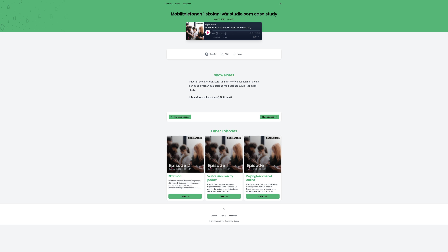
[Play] (207, 32)
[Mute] (213, 33)
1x (221, 33)
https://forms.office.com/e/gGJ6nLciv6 (210, 97)
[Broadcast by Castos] (256, 37)
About (177, 3)
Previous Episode (181, 117)
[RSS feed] (281, 3)
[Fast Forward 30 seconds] (225, 33)
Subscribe (187, 3)
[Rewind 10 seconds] (217, 33)
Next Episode (268, 117)
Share (225, 37)
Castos (236, 221)
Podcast (169, 3)
